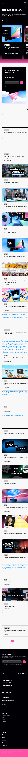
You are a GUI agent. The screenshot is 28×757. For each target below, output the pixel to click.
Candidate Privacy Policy (12, 751)
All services (4, 707)
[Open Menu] (25, 2)
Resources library (6, 715)
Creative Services (5, 709)
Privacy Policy (4, 751)
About (3, 735)
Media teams (5, 695)
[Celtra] (13, 2)
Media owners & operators (8, 700)
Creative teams (5, 697)
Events (3, 743)
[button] (18, 673)
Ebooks (3, 719)
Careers (4, 740)
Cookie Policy (20, 751)
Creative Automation (7, 680)
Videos (3, 723)
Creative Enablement (7, 685)
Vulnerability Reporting (6, 752)
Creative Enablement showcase (9, 728)
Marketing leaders (6, 692)
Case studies (4, 725)
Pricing (3, 737)
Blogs (3, 717)
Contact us (4, 745)
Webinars (4, 721)
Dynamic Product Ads (6, 682)
